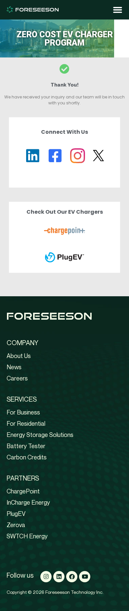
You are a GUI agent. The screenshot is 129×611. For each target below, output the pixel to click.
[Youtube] (84, 576)
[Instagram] (46, 576)
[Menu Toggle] (117, 10)
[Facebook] (71, 576)
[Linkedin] (58, 576)
